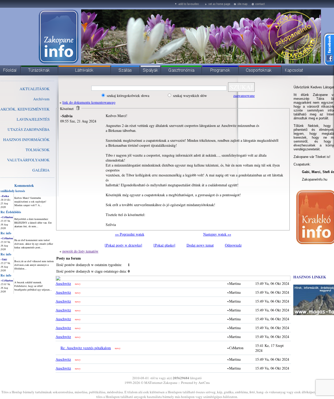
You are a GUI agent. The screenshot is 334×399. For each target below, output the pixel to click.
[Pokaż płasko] (164, 245)
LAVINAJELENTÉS (33, 119)
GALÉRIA (41, 170)
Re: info (6, 233)
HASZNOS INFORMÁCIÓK (26, 139)
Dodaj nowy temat (200, 245)
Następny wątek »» (217, 234)
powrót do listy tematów (80, 251)
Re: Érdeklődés (11, 212)
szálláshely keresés (13, 191)
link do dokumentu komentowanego (88, 102)
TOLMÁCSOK (38, 149)
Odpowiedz (233, 245)
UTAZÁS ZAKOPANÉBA (29, 129)
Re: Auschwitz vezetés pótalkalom (86, 347)
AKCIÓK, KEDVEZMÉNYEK (25, 109)
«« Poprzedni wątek (129, 234)
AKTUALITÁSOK (35, 88)
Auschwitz (63, 283)
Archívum (41, 98)
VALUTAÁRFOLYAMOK (28, 159)
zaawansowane (244, 95)
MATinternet (153, 382)
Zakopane (170, 382)
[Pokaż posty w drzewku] (123, 245)
